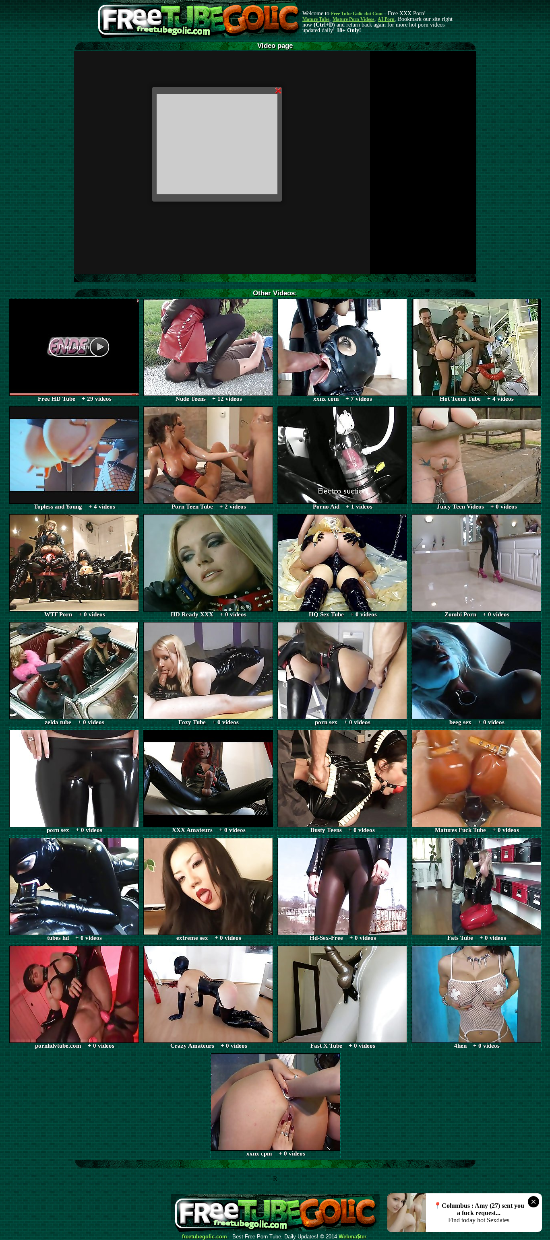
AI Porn (386, 19)
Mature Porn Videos (353, 19)
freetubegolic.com (204, 1237)
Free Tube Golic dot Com (357, 13)
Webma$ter (352, 1237)
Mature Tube (315, 19)
